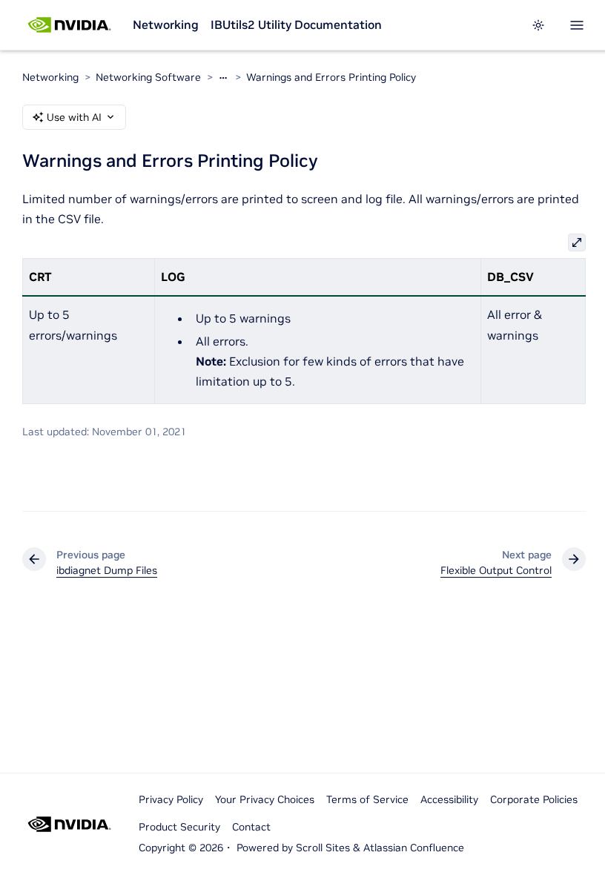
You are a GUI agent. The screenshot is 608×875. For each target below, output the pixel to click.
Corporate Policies (534, 799)
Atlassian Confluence (413, 847)
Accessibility (449, 799)
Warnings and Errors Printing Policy (331, 77)
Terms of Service (367, 799)
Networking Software (148, 77)
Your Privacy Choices (264, 799)
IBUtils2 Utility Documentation (296, 24)
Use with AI (74, 117)
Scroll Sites (323, 847)
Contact (251, 826)
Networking (166, 24)
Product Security (179, 826)
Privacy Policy (171, 799)
